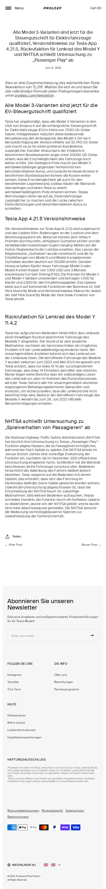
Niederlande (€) (24, 865)
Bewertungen (63, 682)
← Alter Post (13, 545)
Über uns (60, 675)
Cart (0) (95, 9)
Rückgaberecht (52, 811)
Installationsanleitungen (24, 737)
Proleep (20, 876)
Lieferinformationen (21, 730)
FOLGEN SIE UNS (20, 664)
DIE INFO (60, 664)
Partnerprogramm (66, 689)
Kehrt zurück (16, 723)
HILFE (11, 704)
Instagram (14, 675)
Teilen (16, 536)
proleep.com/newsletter (34, 95)
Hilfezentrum (16, 715)
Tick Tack (14, 689)
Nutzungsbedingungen (23, 811)
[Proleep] (52, 8)
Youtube (13, 682)
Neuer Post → (91, 545)
